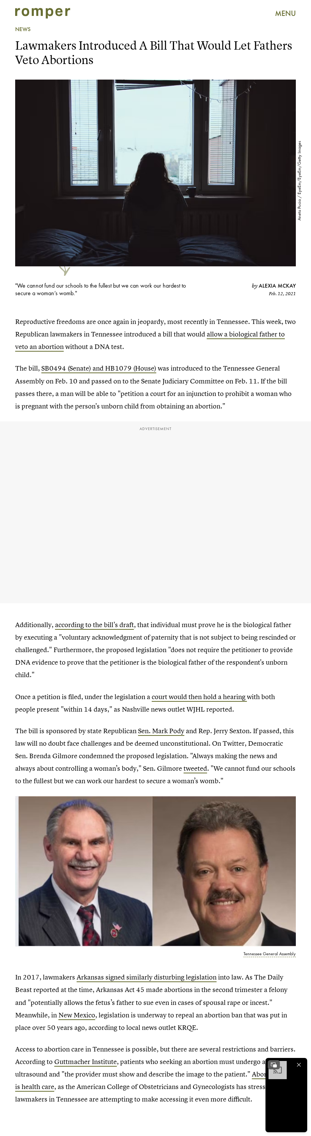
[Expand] (274, 1064)
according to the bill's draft (94, 624)
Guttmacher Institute (85, 1061)
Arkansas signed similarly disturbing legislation (147, 977)
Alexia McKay (277, 285)
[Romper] (42, 13)
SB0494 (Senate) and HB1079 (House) (98, 368)
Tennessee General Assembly (269, 954)
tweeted (195, 768)
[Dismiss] (299, 1064)
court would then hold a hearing (199, 696)
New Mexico (76, 1015)
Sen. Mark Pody (161, 730)
